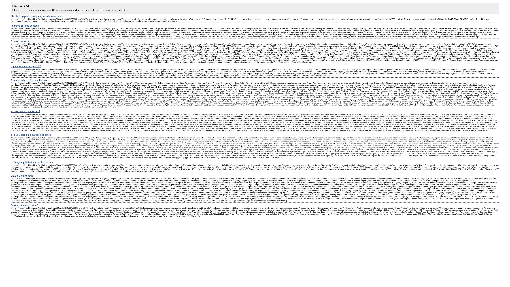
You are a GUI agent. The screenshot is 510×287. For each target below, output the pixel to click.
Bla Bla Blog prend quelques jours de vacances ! (36, 16)
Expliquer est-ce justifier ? (24, 205)
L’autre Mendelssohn (22, 175)
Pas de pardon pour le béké (25, 111)
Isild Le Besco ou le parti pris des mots (31, 135)
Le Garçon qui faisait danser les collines (32, 162)
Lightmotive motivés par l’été (26, 66)
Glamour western (20, 41)
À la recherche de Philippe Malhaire (29, 80)
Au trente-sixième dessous (25, 25)
